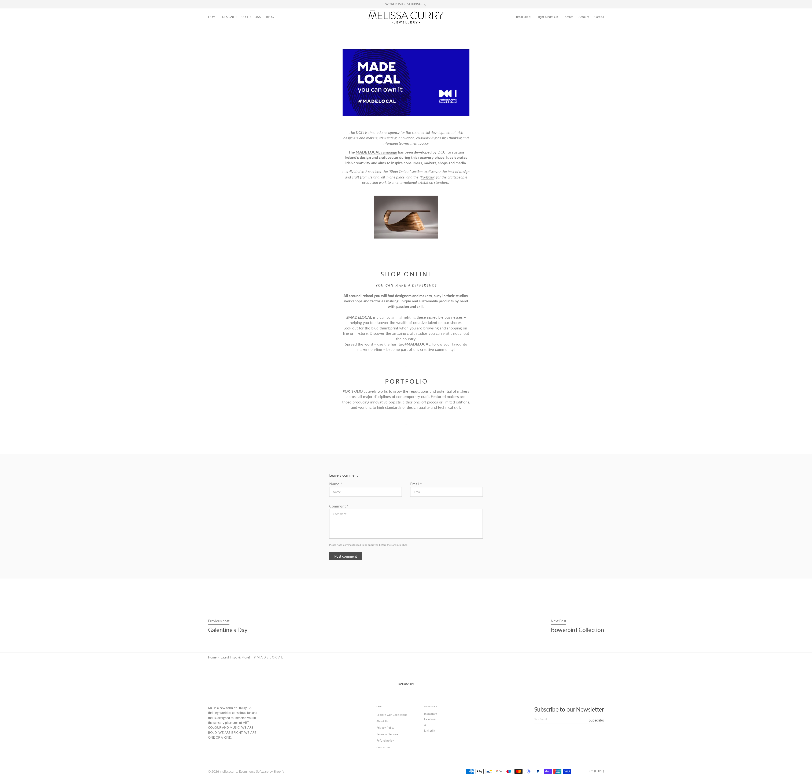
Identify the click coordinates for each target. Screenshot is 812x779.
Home (212, 657)
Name (334, 483)
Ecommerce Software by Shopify (261, 771)
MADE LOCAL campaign (376, 152)
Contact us (383, 747)
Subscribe (596, 720)
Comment (337, 506)
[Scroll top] (805, 772)
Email (414, 483)
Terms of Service (387, 734)
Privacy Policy (385, 727)
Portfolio (427, 177)
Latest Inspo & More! (235, 657)
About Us (382, 721)
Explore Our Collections (391, 714)
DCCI (360, 132)
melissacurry (228, 771)
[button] (523, 17)
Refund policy (385, 740)
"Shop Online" (400, 171)
